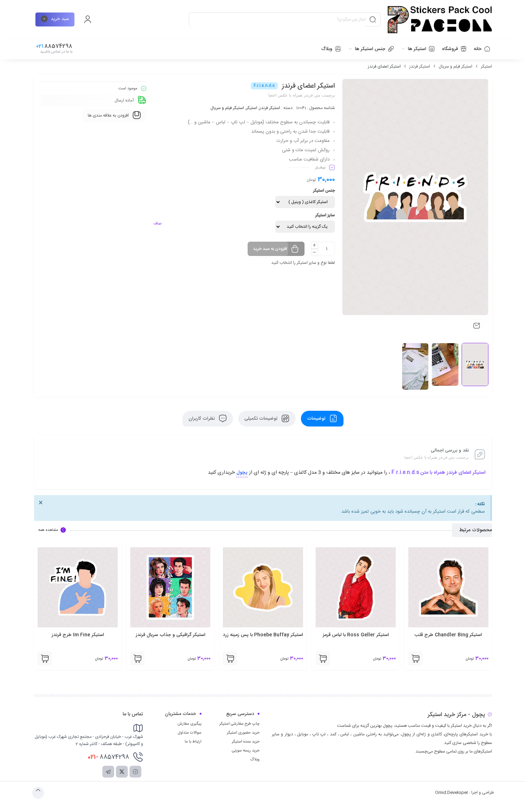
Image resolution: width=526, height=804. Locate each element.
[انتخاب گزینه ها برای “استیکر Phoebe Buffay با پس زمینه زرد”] (323, 658)
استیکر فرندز (419, 66)
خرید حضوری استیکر (243, 733)
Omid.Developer (451, 792)
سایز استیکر (325, 215)
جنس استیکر (324, 190)
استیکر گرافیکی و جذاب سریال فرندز (263, 635)
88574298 (108, 757)
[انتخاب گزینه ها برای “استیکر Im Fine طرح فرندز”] (137, 658)
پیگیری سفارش (189, 724)
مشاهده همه (48, 530)
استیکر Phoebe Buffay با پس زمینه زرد (356, 635)
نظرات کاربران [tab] (202, 419)
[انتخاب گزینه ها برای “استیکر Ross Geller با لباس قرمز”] (415, 658)
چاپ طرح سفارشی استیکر (239, 724)
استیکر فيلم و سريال (455, 66)
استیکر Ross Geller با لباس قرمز (448, 635)
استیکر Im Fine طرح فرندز (170, 635)
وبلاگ (254, 759)
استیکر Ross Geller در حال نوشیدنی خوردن (78, 639)
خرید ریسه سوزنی (245, 751)
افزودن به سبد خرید (270, 248)
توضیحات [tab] (317, 419)
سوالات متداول (189, 733)
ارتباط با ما (193, 742)
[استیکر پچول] (440, 19)
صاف (157, 224)
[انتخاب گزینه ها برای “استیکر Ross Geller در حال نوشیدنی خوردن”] (45, 658)
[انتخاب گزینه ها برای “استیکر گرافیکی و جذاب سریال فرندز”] (230, 658)
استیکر (486, 66)
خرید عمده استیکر (245, 742)
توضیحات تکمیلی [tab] (261, 419)
